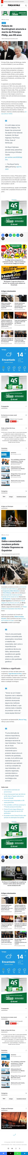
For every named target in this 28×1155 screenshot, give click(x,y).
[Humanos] (5, 455)
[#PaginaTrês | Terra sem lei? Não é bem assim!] (5, 476)
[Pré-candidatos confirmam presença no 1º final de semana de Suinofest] (5, 462)
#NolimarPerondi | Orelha (17, 480)
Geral (7, 19)
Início (4, 19)
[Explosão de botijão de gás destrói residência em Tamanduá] (7, 333)
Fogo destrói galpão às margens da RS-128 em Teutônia (21, 322)
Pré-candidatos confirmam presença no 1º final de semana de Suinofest (18, 461)
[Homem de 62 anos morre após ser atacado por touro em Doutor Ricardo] (21, 298)
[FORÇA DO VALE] (14, 5)
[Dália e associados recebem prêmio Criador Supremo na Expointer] (7, 298)
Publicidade (14, 199)
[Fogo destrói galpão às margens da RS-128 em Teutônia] (21, 315)
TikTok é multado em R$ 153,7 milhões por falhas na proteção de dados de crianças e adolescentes (7, 323)
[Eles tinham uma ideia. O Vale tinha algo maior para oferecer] (21, 333)
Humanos (13, 452)
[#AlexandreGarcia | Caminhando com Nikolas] (5, 469)
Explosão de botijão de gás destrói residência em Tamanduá (7, 340)
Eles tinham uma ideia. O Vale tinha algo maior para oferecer (21, 340)
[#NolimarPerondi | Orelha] (5, 483)
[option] (14, 518)
